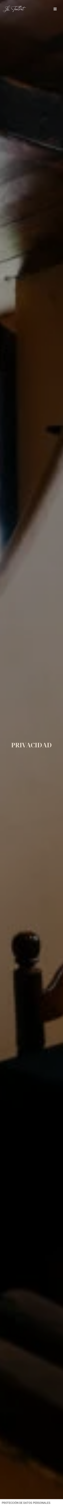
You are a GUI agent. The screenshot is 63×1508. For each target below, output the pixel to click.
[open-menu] (55, 9)
